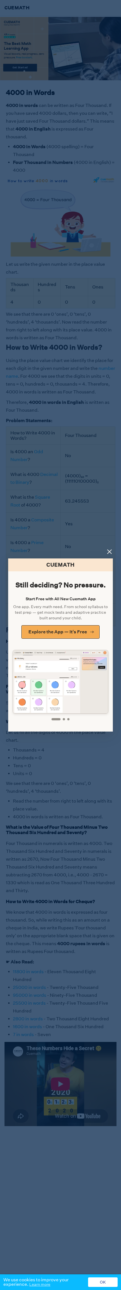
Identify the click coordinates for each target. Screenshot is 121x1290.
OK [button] (103, 1282)
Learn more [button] (39, 1284)
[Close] (109, 551)
